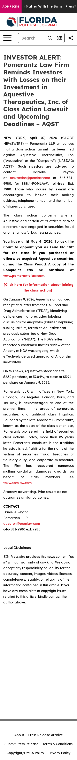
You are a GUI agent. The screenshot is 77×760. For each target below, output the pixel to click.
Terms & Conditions (57, 744)
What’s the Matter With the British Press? (41, 6)
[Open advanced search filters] (59, 38)
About (19, 735)
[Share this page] (71, 38)
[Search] (50, 38)
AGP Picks (10, 6)
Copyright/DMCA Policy (25, 753)
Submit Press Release (21, 744)
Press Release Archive (45, 735)
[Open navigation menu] (7, 38)
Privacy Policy (59, 753)
